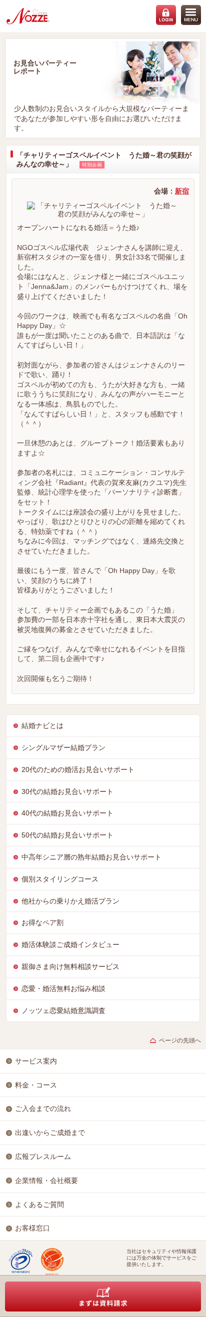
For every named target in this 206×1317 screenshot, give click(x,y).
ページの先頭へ (180, 1040)
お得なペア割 (43, 922)
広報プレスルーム (43, 1156)
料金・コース (36, 1085)
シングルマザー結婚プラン (64, 748)
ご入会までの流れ (43, 1108)
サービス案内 (36, 1061)
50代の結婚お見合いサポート (68, 835)
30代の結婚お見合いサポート (68, 792)
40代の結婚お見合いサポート (68, 813)
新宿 (182, 191)
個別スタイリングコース (60, 879)
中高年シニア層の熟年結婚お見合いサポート (92, 857)
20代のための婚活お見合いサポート (78, 770)
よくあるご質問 (39, 1204)
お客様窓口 (32, 1228)
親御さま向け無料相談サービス (71, 966)
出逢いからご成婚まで (50, 1132)
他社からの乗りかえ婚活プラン (71, 901)
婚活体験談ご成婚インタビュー (71, 944)
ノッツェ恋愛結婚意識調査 (64, 1010)
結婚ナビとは (43, 726)
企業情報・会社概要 (46, 1180)
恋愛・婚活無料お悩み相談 (64, 988)
